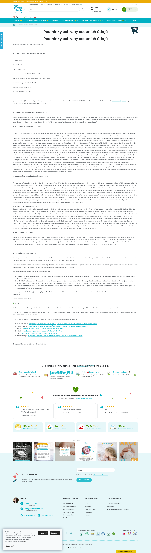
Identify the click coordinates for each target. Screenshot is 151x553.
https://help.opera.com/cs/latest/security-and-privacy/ (40, 333)
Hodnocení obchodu (68, 515)
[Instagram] (45, 515)
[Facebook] (27, 515)
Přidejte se (22, 375)
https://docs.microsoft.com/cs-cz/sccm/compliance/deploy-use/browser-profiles (55, 336)
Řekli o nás (49, 4)
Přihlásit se (84, 480)
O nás (86, 503)
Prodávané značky (90, 509)
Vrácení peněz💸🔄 (76, 4)
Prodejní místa (111, 506)
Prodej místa (88, 512)
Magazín (87, 515)
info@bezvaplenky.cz (34, 509)
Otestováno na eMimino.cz (125, 429)
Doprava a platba (33, 4)
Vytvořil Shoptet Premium (77, 548)
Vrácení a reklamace (68, 512)
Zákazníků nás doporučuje (30, 429)
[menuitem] (18, 20)
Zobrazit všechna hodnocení (83, 398)
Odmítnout (43, 533)
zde (24, 541)
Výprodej (18, 17)
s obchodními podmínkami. (100, 475)
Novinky (29, 17)
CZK (135, 4)
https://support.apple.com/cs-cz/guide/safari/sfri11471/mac (42, 331)
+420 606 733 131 (96, 9)
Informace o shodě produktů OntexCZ (118, 509)
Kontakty (65, 4)
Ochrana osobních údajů (69, 506)
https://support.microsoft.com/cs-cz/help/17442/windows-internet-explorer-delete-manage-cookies (63, 324)
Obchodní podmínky (68, 509)
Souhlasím (54, 533)
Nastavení (9, 546)
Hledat (83, 9)
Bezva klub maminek (42, 17)
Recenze (57, 4)
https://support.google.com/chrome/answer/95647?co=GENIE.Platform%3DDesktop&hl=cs (58, 326)
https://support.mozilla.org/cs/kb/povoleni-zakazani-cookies (43, 328)
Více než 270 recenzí (60, 429)
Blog (42, 4)
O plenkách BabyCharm (113, 503)
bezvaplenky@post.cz (119, 101)
